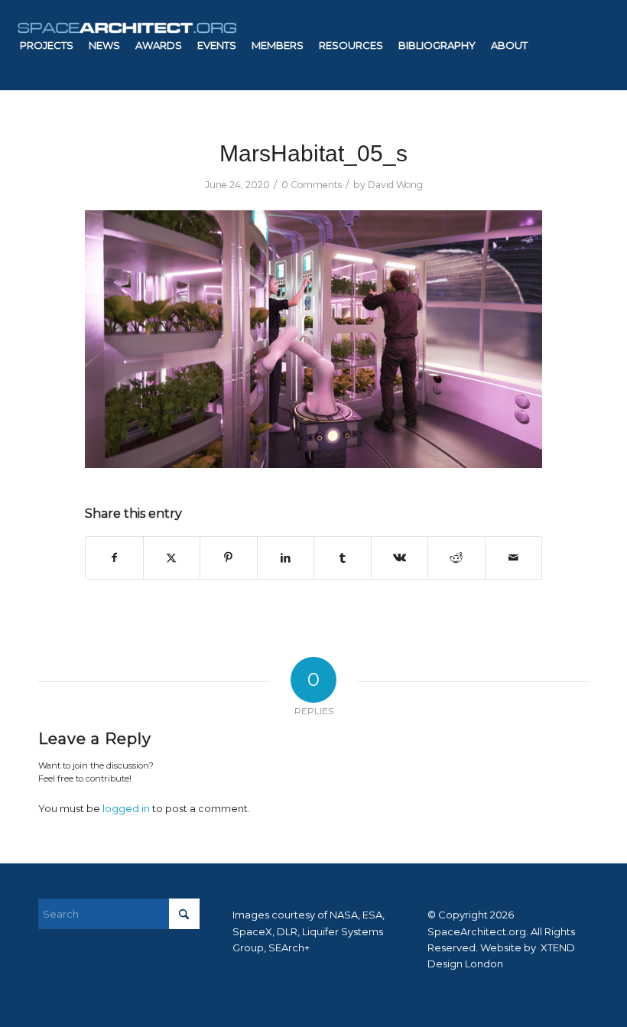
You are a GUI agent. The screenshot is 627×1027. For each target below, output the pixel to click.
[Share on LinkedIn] (286, 558)
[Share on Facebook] (114, 558)
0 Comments (311, 184)
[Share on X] (172, 558)
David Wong (395, 184)
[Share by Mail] (514, 558)
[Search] (297, 135)
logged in (126, 808)
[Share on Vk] (400, 558)
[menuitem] (46, 45)
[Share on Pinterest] (228, 558)
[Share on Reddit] (456, 558)
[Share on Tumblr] (342, 558)
